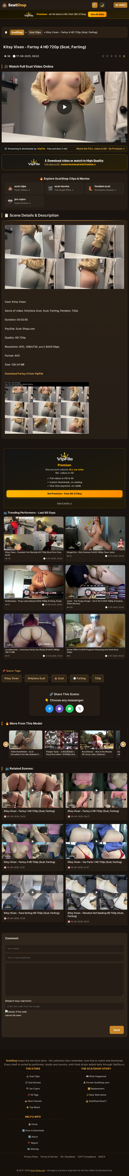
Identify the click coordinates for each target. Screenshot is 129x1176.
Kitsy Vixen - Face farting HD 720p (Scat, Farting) (32, 912)
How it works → (64, 503)
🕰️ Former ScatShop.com (96, 1082)
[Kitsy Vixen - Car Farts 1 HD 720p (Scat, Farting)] (96, 841)
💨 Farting (79, 678)
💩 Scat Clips (33, 1076)
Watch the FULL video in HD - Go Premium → (100, 148)
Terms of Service (49, 1156)
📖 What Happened (96, 1076)
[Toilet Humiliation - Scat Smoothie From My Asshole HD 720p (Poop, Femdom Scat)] (25, 740)
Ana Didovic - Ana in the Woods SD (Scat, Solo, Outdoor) (97, 753)
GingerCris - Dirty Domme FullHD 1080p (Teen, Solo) (91, 552)
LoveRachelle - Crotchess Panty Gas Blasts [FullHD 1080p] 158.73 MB (32, 651)
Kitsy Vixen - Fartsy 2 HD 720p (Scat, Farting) (93, 811)
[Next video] (123, 744)
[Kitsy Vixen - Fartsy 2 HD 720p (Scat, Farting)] (96, 790)
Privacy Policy (31, 1156)
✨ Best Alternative (96, 1094)
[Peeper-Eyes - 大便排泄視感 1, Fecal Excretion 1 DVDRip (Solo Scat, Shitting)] (61, 740)
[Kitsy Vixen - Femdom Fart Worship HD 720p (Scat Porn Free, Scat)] (33, 533)
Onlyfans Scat (36, 678)
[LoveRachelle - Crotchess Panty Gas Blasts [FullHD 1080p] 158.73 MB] (33, 630)
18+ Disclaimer (67, 1156)
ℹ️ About (33, 1136)
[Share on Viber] (59, 709)
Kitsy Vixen (12, 678)
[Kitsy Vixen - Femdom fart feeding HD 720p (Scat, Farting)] (96, 892)
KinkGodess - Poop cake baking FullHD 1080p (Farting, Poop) (33, 601)
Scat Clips (35, 32)
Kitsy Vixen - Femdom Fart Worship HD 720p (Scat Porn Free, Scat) (33, 553)
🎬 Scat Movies (33, 1082)
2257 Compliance (87, 1156)
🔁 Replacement (96, 1088)
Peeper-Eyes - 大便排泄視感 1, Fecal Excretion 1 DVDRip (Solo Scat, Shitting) (61, 754)
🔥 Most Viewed (33, 1101)
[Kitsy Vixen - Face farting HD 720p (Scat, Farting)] (32, 892)
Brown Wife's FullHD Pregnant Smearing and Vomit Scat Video (92, 651)
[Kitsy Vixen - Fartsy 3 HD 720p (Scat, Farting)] (32, 841)
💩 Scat (59, 678)
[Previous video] (6, 744)
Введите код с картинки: (18, 1000)
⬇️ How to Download (33, 1130)
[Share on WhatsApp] (70, 709)
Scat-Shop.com (37, 1170)
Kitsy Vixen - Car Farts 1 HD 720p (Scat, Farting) (95, 862)
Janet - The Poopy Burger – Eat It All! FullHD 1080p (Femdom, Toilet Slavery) (95, 602)
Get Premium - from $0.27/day (64, 493)
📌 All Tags (32, 1094)
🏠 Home (33, 1124)
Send (117, 1030)
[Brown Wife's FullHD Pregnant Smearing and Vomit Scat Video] (95, 630)
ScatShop (17, 32)
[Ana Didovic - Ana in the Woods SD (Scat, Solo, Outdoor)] (97, 740)
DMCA (101, 1156)
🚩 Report (33, 1143)
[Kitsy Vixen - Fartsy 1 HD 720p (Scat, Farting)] (32, 790)
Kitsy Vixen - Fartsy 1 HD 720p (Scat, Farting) (29, 811)
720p (98, 678)
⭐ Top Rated (33, 1107)
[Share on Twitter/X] (80, 709)
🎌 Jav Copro (33, 1088)
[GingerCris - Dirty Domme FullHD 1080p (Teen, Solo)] (95, 533)
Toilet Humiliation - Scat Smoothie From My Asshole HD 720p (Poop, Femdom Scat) (25, 754)
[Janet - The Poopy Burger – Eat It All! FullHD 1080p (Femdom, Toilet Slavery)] (95, 582)
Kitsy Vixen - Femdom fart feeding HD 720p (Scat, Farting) (96, 914)
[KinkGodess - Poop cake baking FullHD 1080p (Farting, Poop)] (33, 582)
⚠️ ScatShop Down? (96, 1101)
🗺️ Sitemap (33, 1149)
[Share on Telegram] (49, 709)
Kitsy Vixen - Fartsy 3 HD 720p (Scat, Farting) (29, 862)
